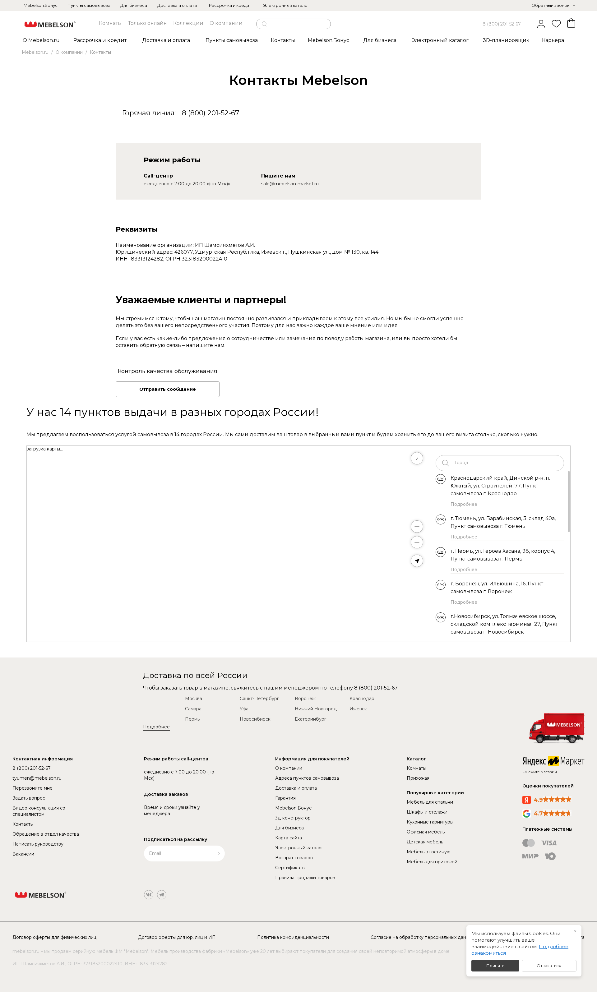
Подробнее (156, 727)
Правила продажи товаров (305, 877)
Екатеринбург (310, 719)
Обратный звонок (550, 5)
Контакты (23, 824)
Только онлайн (147, 23)
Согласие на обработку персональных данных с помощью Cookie (443, 937)
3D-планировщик (506, 40)
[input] (504, 463)
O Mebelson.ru (41, 40)
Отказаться (549, 965)
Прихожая (418, 778)
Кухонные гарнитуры (430, 822)
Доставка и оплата (177, 5)
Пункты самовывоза (88, 5)
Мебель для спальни (430, 802)
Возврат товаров (294, 858)
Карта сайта (288, 838)
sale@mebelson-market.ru (290, 184)
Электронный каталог (286, 5)
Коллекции (188, 23)
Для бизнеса (133, 5)
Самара (193, 709)
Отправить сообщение (167, 389)
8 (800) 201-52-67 (502, 24)
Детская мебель (425, 842)
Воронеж (305, 698)
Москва (193, 698)
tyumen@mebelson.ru (37, 778)
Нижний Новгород (316, 709)
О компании (226, 23)
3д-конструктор (293, 818)
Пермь (192, 719)
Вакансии (23, 854)
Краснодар (361, 698)
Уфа (244, 709)
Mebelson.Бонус (41, 5)
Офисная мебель (426, 832)
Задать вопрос (28, 798)
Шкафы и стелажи (427, 812)
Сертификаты (290, 867)
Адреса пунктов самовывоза (307, 778)
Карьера (553, 40)
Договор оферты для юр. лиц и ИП (177, 937)
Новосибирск (255, 719)
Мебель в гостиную (429, 852)
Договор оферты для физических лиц (54, 937)
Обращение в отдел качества (45, 834)
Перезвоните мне (32, 788)
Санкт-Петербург (259, 698)
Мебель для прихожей (432, 862)
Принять (495, 965)
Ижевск (358, 709)
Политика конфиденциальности (293, 937)
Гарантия (285, 798)
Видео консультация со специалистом (38, 811)
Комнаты (110, 23)
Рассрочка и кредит (230, 5)
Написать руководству (37, 844)
